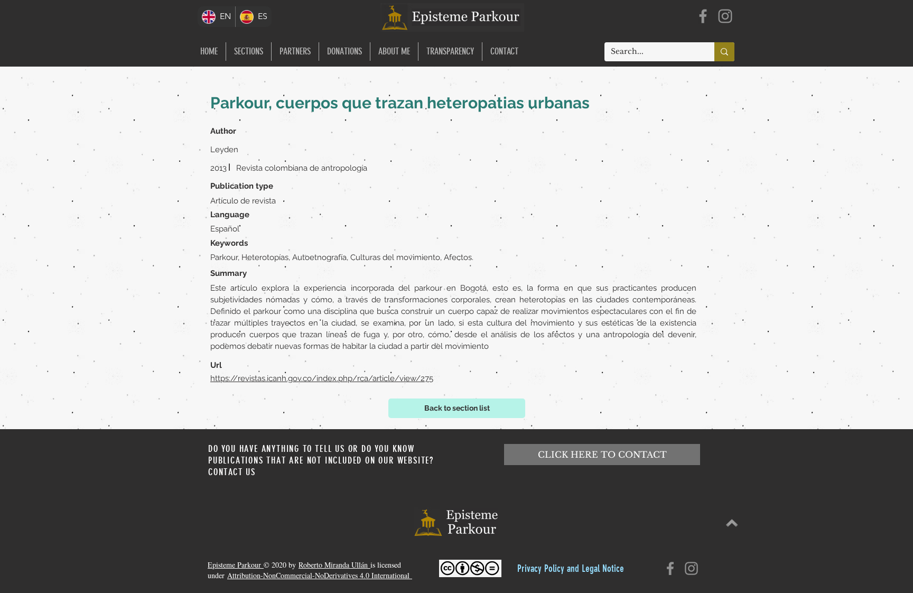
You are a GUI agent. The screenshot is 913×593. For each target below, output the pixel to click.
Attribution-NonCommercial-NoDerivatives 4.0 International (319, 575)
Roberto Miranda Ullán (334, 565)
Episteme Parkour (236, 565)
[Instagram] (725, 16)
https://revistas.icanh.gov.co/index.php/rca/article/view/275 (321, 378)
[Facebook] (703, 16)
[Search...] (724, 51)
